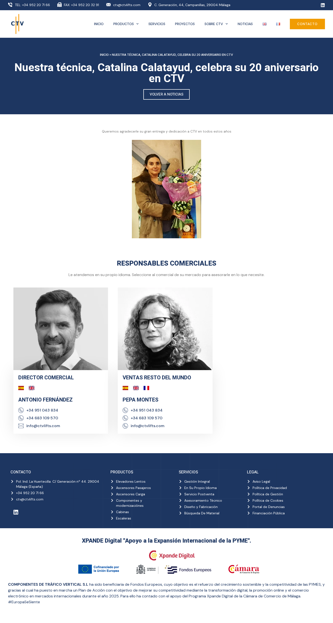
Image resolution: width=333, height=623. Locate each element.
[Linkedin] (323, 5)
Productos (123, 24)
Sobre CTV (214, 24)
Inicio (99, 24)
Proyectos (185, 24)
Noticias (245, 24)
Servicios (156, 24)
